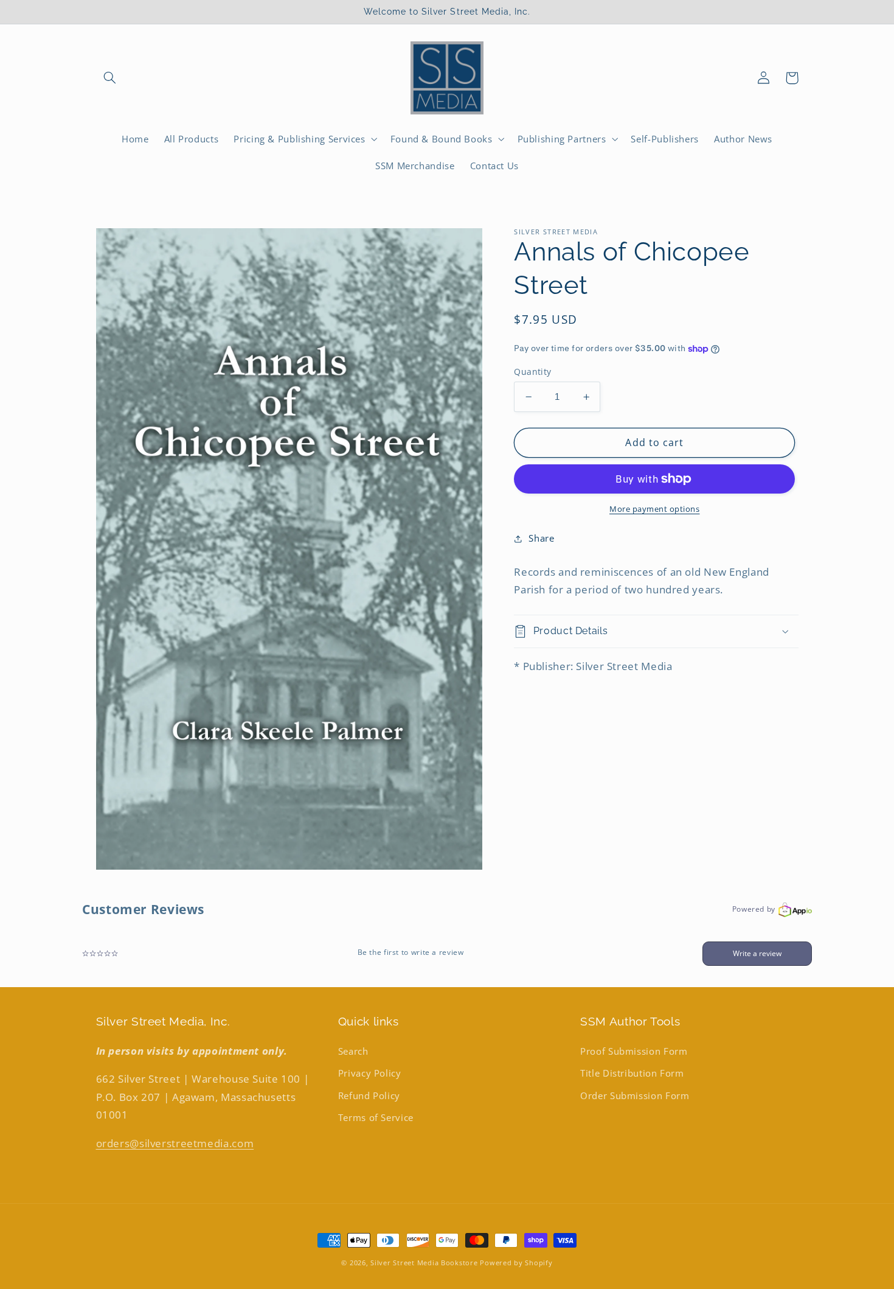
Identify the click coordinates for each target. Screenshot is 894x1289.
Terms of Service (376, 1117)
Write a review (757, 953)
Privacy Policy (369, 1073)
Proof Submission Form (633, 1051)
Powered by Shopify (516, 1263)
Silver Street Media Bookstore (423, 1263)
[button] (110, 78)
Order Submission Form (634, 1095)
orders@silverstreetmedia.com (175, 1143)
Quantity (532, 371)
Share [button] (541, 539)
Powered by (753, 909)
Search (353, 1051)
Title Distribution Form (632, 1073)
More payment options (654, 509)
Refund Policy (369, 1095)
